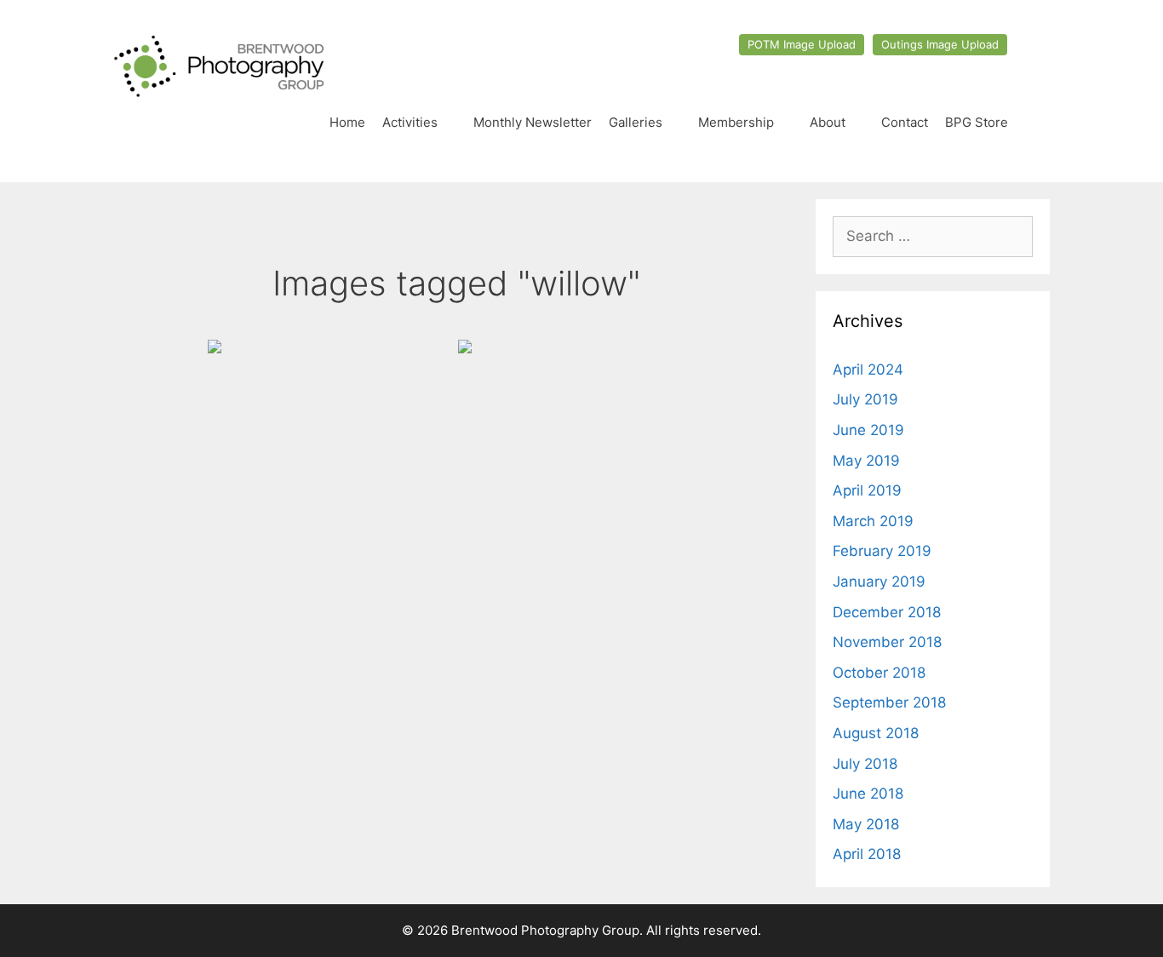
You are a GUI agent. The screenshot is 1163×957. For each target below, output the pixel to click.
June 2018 (868, 793)
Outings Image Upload (940, 44)
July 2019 (865, 399)
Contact (904, 122)
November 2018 (887, 641)
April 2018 (867, 853)
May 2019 (866, 460)
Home (347, 122)
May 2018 (866, 824)
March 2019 (873, 521)
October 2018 (879, 672)
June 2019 (868, 429)
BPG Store (976, 122)
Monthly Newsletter (532, 122)
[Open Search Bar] (1033, 122)
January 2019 (879, 581)
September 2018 (889, 702)
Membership (736, 122)
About (827, 122)
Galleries (635, 122)
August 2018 (876, 733)
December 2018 (887, 612)
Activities (410, 122)
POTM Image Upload (802, 44)
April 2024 (868, 369)
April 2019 (867, 490)
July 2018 (865, 763)
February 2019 (882, 550)
